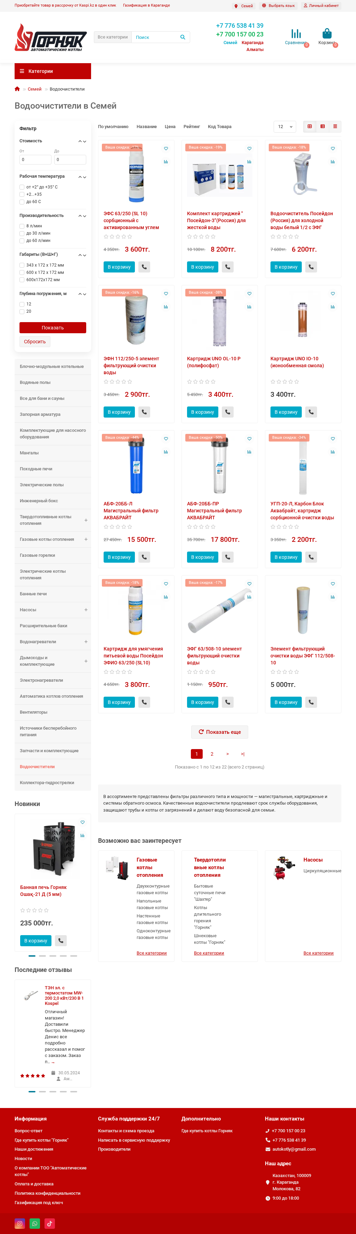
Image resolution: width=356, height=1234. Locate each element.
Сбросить (35, 341)
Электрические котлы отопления (43, 574)
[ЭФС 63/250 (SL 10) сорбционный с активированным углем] (136, 175)
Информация (31, 1119)
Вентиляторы (33, 712)
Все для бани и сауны (42, 398)
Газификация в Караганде (146, 5)
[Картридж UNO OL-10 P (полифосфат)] (219, 320)
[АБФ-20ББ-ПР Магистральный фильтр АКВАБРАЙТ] (219, 465)
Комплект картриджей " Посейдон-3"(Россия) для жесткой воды (216, 220)
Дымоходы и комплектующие (37, 661)
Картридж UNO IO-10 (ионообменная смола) (297, 362)
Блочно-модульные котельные (52, 366)
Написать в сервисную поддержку (134, 1140)
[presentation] (15, 882)
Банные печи (33, 593)
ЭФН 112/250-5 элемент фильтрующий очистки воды (131, 365)
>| (242, 754)
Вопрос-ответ (28, 1130)
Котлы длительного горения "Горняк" (207, 917)
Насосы (28, 609)
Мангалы (29, 452)
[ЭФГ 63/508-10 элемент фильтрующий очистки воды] (219, 610)
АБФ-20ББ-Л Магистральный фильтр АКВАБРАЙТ (131, 510)
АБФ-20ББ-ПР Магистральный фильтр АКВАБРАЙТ (214, 510)
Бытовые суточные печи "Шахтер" (210, 892)
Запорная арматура (40, 414)
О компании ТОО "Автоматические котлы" (51, 1171)
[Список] (322, 127)
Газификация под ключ (39, 1202)
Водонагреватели (38, 641)
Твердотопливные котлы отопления (45, 520)
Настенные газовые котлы (152, 919)
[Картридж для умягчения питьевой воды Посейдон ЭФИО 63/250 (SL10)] (136, 610)
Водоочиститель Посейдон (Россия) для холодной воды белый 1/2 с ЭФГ (301, 220)
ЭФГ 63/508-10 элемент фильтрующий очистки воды (214, 655)
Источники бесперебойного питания (48, 731)
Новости (23, 1158)
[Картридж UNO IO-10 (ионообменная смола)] (303, 320)
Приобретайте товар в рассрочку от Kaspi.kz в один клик (65, 5)
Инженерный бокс (39, 500)
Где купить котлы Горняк (207, 1130)
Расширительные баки (43, 625)
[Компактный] (335, 127)
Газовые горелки (37, 555)
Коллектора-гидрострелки (47, 782)
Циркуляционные (320, 870)
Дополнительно (201, 1119)
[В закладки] (82, 822)
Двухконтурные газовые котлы (153, 889)
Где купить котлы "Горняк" (41, 1140)
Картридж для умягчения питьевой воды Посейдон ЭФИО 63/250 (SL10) (133, 655)
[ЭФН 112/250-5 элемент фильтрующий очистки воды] (136, 320)
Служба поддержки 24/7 (129, 1119)
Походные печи (36, 468)
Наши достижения (34, 1149)
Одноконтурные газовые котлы (153, 934)
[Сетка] (309, 127)
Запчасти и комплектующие (49, 750)
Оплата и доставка (34, 1183)
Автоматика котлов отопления (51, 696)
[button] (32, 956)
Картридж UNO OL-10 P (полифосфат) (214, 362)
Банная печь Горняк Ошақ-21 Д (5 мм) (43, 890)
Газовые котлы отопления (47, 539)
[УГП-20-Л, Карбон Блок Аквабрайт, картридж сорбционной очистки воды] (303, 465)
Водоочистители (37, 766)
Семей (35, 89)
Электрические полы (42, 484)
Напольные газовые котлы (152, 904)
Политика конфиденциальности (47, 1193)
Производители (114, 1149)
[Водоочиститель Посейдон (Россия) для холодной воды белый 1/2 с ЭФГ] (303, 175)
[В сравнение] (82, 835)
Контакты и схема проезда (126, 1130)
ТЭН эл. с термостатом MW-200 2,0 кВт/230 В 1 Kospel (64, 995)
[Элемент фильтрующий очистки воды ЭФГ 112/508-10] (303, 610)
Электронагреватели (41, 680)
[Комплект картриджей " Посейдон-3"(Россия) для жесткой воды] (219, 175)
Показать (53, 327)
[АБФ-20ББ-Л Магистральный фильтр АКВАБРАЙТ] (136, 465)
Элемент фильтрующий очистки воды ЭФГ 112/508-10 (302, 655)
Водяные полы (35, 382)
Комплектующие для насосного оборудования (53, 433)
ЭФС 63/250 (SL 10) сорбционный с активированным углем (131, 220)
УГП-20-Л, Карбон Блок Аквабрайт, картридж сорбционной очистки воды (302, 510)
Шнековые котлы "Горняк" (209, 939)
